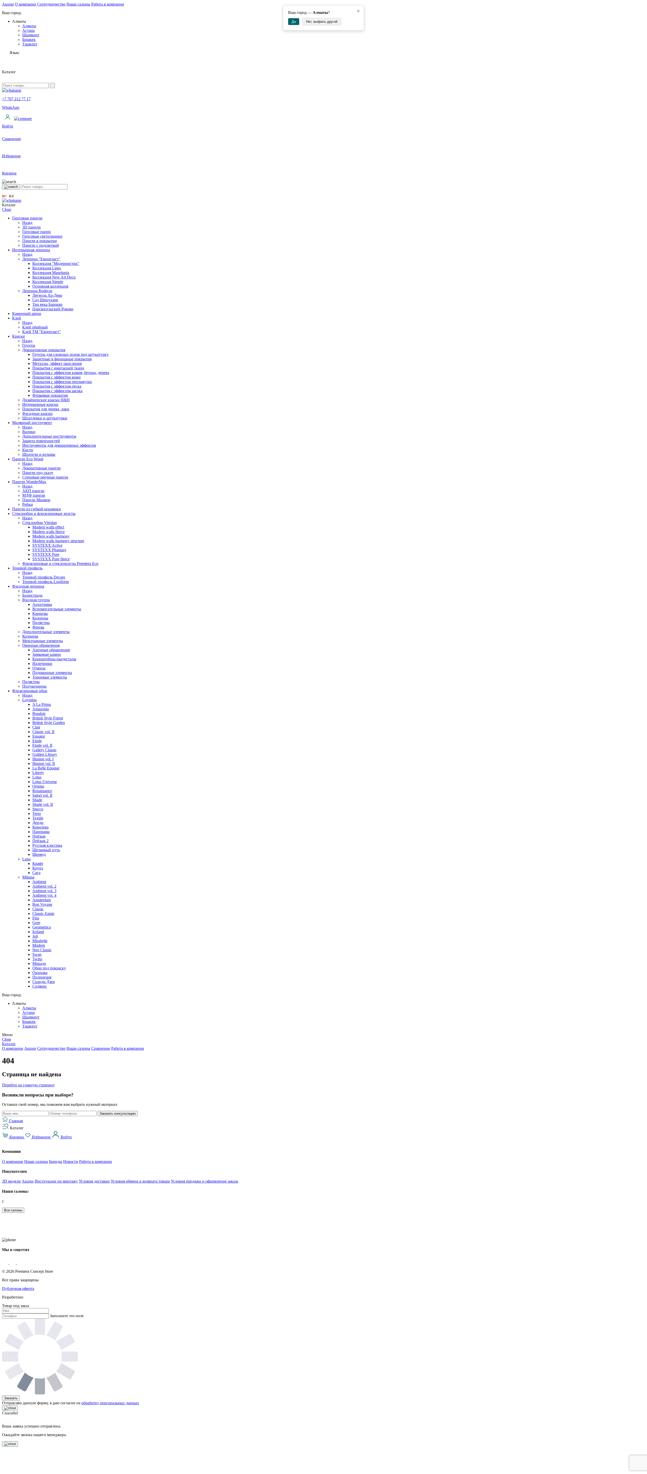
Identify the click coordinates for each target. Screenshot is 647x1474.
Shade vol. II (42, 804)
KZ (11, 196)
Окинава (40, 972)
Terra (36, 813)
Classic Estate (43, 913)
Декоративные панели (41, 468)
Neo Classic (42, 950)
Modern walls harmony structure (58, 541)
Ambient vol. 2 (44, 886)
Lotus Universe (44, 782)
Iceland (38, 932)
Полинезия (41, 977)
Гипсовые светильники (42, 236)
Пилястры (41, 622)
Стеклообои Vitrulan (39, 522)
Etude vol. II (42, 745)
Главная (15, 1121)
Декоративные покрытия (43, 350)
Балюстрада (32, 595)
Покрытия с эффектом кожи (56, 377)
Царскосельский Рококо (52, 309)
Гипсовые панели (27, 218)
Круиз (37, 868)
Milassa (28, 877)
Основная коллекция (50, 286)
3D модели (11, 1181)
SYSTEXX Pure (45, 554)
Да (294, 21)
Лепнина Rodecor (37, 291)
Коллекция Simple (47, 282)
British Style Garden (48, 722)
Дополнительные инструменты (49, 436)
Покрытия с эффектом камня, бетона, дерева (70, 372)
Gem (36, 922)
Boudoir (38, 713)
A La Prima (41, 704)
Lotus (36, 777)
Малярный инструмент (32, 422)
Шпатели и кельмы (38, 454)
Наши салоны (78, 4)
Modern (38, 945)
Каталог (9, 1044)
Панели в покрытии (39, 241)
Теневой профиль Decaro (43, 577)
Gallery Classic (44, 750)
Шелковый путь (46, 850)
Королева (40, 827)
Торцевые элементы (49, 677)
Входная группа (36, 600)
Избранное (41, 1137)
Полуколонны (34, 686)
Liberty (38, 772)
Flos (35, 918)
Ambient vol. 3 (44, 891)
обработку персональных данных (110, 1403)
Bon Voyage (42, 904)
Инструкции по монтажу (56, 1181)
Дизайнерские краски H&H (46, 400)
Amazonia (40, 709)
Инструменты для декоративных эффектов (59, 445)
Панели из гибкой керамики (36, 509)
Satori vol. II (42, 795)
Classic (38, 909)
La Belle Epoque (45, 768)
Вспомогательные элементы (56, 609)
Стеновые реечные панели (45, 477)
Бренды (55, 1161)
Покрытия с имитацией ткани (58, 368)
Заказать (11, 1398)
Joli (35, 936)
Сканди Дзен (43, 982)
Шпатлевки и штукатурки (44, 418)
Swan (36, 954)
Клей (16, 318)
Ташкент (29, 44)
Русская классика (47, 845)
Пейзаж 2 (40, 841)
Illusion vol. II (43, 763)
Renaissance (42, 791)
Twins (37, 959)
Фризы (38, 627)
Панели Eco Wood (27, 459)
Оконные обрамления (41, 645)
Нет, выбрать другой (321, 21)
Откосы (38, 668)
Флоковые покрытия (50, 395)
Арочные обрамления (51, 650)
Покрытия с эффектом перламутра (62, 382)
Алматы (29, 26)
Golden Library (44, 754)
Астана (28, 30)
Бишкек (29, 39)
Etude (37, 741)
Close (6, 209)
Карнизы (40, 613)
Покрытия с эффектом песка (56, 386)
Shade (37, 800)
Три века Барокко (47, 304)
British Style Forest (47, 718)
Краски (18, 336)
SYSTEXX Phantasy (49, 550)
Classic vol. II (43, 732)
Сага (36, 872)
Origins (38, 786)
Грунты (28, 345)
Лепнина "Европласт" (41, 259)
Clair (36, 727)
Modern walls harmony (51, 536)
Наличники (42, 663)
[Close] (10, 1408)
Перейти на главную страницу (28, 1085)
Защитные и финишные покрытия (61, 359)
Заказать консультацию (118, 1113)
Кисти (27, 450)
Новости (70, 1161)
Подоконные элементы (52, 672)
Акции (8, 4)
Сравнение (100, 1048)
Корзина (16, 1137)
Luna (26, 859)
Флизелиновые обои (29, 691)
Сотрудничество (51, 4)
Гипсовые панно (36, 232)
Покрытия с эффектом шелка (57, 391)
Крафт (37, 863)
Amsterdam (41, 900)
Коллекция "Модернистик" (55, 263)
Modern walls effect (48, 527)
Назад (27, 222)
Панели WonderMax (29, 482)
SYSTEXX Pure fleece (51, 559)
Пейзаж (38, 836)
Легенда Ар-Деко (47, 295)
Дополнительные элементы (46, 632)
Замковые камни (46, 654)
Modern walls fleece (48, 532)
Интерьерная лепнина (31, 250)
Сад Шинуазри (45, 300)
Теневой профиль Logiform (45, 582)
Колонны (40, 618)
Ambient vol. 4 (44, 895)
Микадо (39, 963)
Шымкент (30, 35)
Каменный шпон (26, 313)
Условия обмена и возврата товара (140, 1181)
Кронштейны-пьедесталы (54, 659)
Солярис (39, 986)
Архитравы (42, 604)
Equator (38, 736)
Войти (66, 1137)
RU (4, 196)
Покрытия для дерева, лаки (45, 409)
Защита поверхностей (41, 441)
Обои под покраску (49, 968)
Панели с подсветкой (40, 245)
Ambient (39, 882)
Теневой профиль (27, 568)
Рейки (27, 504)
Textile (37, 818)
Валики (28, 432)
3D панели (31, 227)
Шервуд (39, 854)
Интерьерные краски (40, 404)
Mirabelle (40, 941)
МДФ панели (33, 495)
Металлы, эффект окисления (57, 363)
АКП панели (33, 491)
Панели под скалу (37, 472)
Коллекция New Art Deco (54, 277)
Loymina (29, 700)
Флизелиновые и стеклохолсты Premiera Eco (60, 563)
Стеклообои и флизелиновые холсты (44, 513)
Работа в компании (107, 4)
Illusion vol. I (43, 759)
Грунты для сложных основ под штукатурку (70, 354)
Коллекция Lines (46, 268)
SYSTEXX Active (47, 545)
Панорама (41, 832)
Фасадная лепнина (28, 586)
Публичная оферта (18, 1288)
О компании (25, 4)
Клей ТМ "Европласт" (41, 332)
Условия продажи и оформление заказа (204, 1181)
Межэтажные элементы (42, 641)
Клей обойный (35, 327)
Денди (37, 822)
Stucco (37, 809)
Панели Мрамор (36, 500)
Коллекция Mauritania (50, 272)
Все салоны (13, 1210)
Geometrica (41, 927)
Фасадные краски (37, 413)
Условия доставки (94, 1181)
